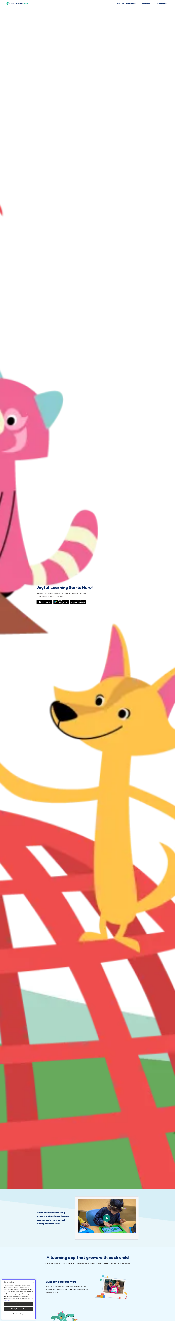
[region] (18, 1299)
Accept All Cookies (18, 1304)
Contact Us (162, 3)
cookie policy (7, 1300)
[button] (126, 4)
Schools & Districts (125, 3)
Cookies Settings (18, 1314)
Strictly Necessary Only (18, 1309)
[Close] (33, 1282)
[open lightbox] (107, 1218)
